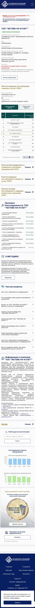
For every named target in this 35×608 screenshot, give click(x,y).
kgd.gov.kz (14, 412)
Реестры (9, 570)
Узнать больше (14, 598)
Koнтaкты (26, 574)
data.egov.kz (7, 406)
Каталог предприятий (17, 582)
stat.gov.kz (4, 409)
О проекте (26, 567)
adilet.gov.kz (25, 413)
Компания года (8, 574)
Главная (9, 567)
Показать (28, 167)
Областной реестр (26, 107)
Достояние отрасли (26, 570)
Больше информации (9, 77)
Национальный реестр (9, 107)
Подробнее (8, 277)
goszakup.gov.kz (6, 416)
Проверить (17, 537)
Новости (17, 579)
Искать (17, 441)
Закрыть (17, 602)
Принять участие (17, 524)
